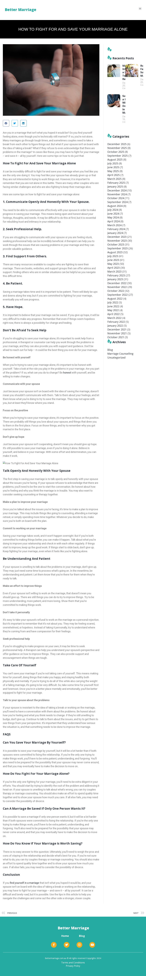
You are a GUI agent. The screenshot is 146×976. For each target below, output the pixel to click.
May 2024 (113, 217)
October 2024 (115, 198)
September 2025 (117, 155)
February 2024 (116, 229)
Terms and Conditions (73, 962)
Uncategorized (116, 357)
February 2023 (116, 275)
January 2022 (115, 325)
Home (65, 936)
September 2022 (117, 294)
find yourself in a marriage (24, 882)
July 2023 (112, 256)
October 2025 (115, 151)
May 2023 (113, 263)
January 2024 (115, 233)
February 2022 (116, 321)
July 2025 (112, 163)
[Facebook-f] (54, 945)
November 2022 (117, 287)
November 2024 (117, 194)
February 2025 (116, 182)
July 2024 (112, 209)
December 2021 (116, 329)
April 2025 (113, 175)
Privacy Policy (73, 965)
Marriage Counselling (120, 353)
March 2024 (114, 225)
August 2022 (114, 298)
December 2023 (116, 236)
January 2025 (115, 186)
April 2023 (113, 267)
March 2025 (114, 179)
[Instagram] (79, 945)
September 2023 (117, 248)
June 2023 (113, 260)
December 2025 (116, 144)
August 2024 (114, 206)
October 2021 (115, 337)
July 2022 (112, 302)
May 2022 (113, 310)
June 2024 (113, 213)
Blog (110, 349)
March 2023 (114, 271)
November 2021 (117, 333)
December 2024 (116, 190)
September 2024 (117, 202)
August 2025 (114, 159)
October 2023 (115, 244)
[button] (140, 8)
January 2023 (115, 279)
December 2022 (116, 283)
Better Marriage (73, 928)
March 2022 (114, 318)
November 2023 (117, 240)
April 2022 (113, 314)
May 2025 (113, 171)
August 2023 (114, 252)
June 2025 (113, 167)
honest (67, 372)
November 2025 (117, 148)
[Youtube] (92, 945)
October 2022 (115, 291)
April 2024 (113, 221)
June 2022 (113, 306)
